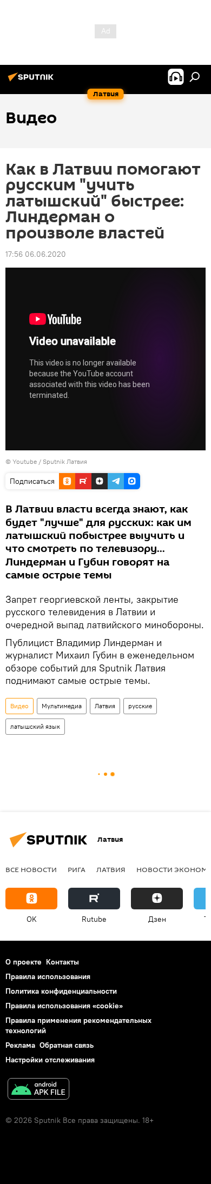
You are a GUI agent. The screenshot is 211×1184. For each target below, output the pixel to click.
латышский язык (35, 726)
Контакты (62, 962)
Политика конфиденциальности (61, 991)
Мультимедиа (62, 706)
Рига (76, 869)
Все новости (31, 869)
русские (140, 706)
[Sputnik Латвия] (32, 81)
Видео (19, 706)
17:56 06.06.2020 (35, 254)
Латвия (105, 706)
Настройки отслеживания (50, 1060)
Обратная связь (66, 1045)
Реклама (20, 1045)
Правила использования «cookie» (64, 1005)
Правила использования (47, 976)
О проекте (23, 962)
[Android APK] (38, 1090)
